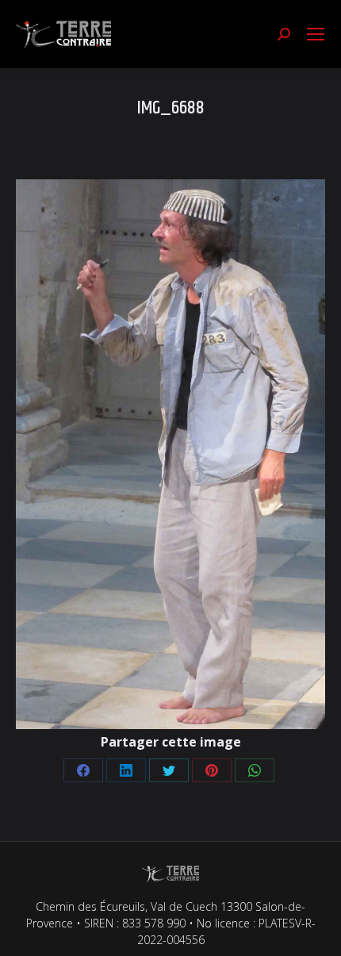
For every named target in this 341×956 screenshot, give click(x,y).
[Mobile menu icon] (315, 34)
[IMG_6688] (170, 454)
